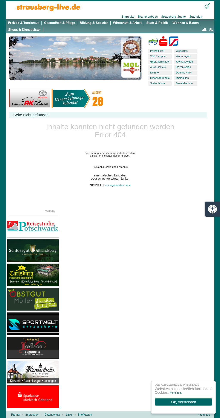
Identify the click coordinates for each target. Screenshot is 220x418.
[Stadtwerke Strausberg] (173, 42)
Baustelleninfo (184, 83)
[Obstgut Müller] (41, 299)
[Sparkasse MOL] (163, 42)
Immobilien (182, 78)
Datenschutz (52, 414)
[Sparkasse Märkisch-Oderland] (41, 396)
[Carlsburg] (41, 274)
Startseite (128, 16)
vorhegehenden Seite (118, 185)
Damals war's (184, 72)
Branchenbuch (148, 16)
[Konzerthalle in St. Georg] (41, 372)
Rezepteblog (183, 67)
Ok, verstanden (183, 402)
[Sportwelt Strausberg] (41, 323)
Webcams (182, 50)
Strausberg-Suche (174, 16)
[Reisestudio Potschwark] (41, 226)
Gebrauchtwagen (160, 61)
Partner (15, 414)
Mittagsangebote (160, 78)
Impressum (32, 414)
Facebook (204, 414)
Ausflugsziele (158, 67)
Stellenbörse (157, 83)
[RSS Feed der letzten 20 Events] (211, 28)
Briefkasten (85, 414)
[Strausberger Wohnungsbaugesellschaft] (153, 42)
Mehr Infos (176, 392)
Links (69, 414)
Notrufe (154, 72)
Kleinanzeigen (184, 61)
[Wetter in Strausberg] (204, 28)
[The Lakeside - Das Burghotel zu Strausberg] (41, 348)
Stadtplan (195, 16)
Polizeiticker (157, 50)
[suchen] (207, 6)
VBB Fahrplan (158, 56)
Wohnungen (183, 56)
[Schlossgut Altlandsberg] (41, 250)
